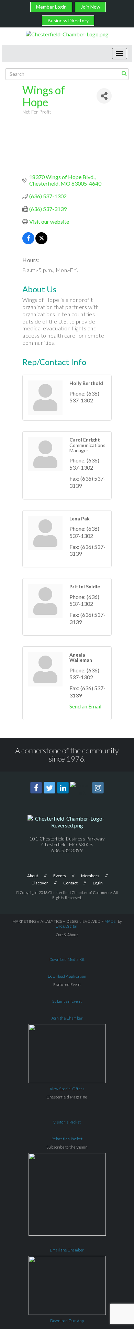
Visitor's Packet (67, 1122)
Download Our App (67, 1320)
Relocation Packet (67, 1139)
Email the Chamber (67, 1250)
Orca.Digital (66, 926)
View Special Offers (67, 1088)
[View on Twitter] (41, 242)
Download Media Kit (67, 959)
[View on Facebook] (28, 242)
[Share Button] (104, 96)
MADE (110, 921)
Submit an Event (67, 1001)
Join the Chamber (67, 1018)
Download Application (67, 976)
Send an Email (85, 706)
